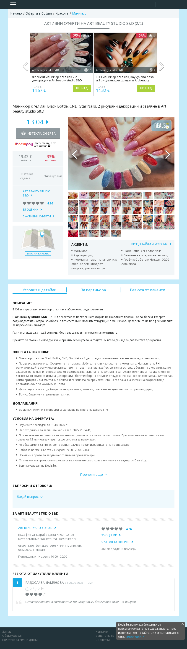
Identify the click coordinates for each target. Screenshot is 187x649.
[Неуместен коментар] (42, 588)
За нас (6, 632)
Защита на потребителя (112, 636)
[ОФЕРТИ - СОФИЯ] (45, 4)
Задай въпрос (28, 497)
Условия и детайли (39, 289)
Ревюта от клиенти (147, 289)
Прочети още (91, 474)
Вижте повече (134, 637)
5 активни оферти (37, 216)
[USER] (161, 5)
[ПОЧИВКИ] (55, 4)
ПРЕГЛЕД (82, 88)
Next (161, 68)
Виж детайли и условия (149, 244)
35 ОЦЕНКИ (31, 209)
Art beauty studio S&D (35, 528)
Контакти (102, 632)
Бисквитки (103, 640)
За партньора (93, 289)
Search (150, 4)
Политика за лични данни (20, 640)
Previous (26, 68)
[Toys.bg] (64, 4)
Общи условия (12, 636)
